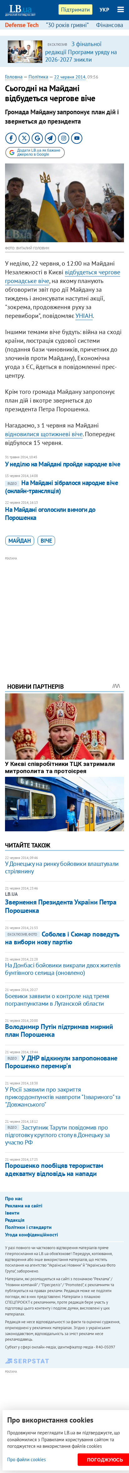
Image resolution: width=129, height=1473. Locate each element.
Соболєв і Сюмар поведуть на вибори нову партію (62, 938)
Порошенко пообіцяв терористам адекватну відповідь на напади (54, 1169)
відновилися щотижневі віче (44, 434)
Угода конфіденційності (31, 1234)
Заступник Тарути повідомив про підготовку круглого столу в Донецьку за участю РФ (57, 1134)
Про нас (14, 1198)
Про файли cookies (26, 1459)
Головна (14, 76)
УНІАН (84, 316)
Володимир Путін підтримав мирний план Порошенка (59, 1030)
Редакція (14, 1220)
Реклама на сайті (23, 1205)
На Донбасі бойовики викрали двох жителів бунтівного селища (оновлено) (62, 969)
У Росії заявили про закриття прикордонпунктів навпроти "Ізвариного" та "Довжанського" (63, 1096)
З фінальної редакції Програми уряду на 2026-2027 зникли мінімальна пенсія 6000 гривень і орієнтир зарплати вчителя (81, 63)
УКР (104, 9)
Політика (38, 76)
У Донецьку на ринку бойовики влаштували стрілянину (61, 867)
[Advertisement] (64, 611)
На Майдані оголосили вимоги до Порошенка (50, 513)
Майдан (19, 540)
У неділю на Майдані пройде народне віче (62, 464)
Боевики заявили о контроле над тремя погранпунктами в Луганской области (57, 1000)
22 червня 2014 (69, 77)
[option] (64, 51)
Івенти (12, 1213)
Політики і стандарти (28, 1227)
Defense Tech (22, 25)
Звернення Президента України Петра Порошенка (60, 906)
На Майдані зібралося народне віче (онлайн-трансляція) (61, 487)
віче (46, 540)
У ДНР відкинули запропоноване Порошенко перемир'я (61, 1062)
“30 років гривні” (67, 25)
